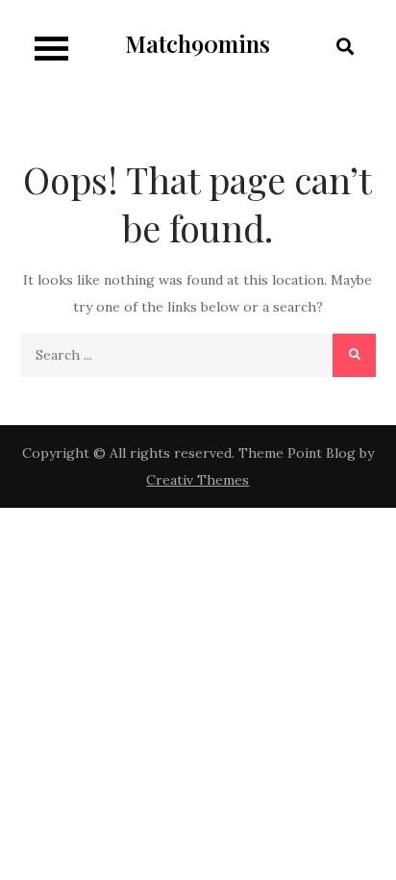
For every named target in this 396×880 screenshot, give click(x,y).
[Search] (354, 355)
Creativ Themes (197, 480)
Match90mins (197, 43)
